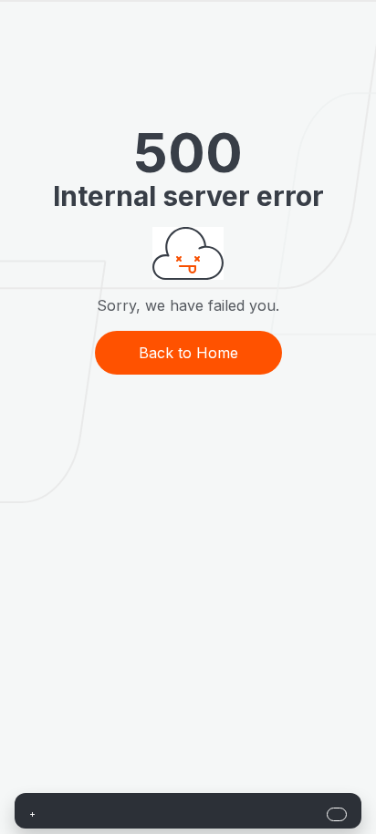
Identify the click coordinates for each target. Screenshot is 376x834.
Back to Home (188, 353)
